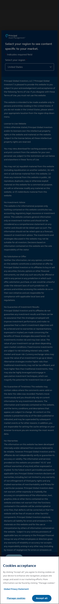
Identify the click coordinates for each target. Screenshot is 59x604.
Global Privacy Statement (16, 589)
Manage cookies (16, 598)
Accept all (42, 598)
